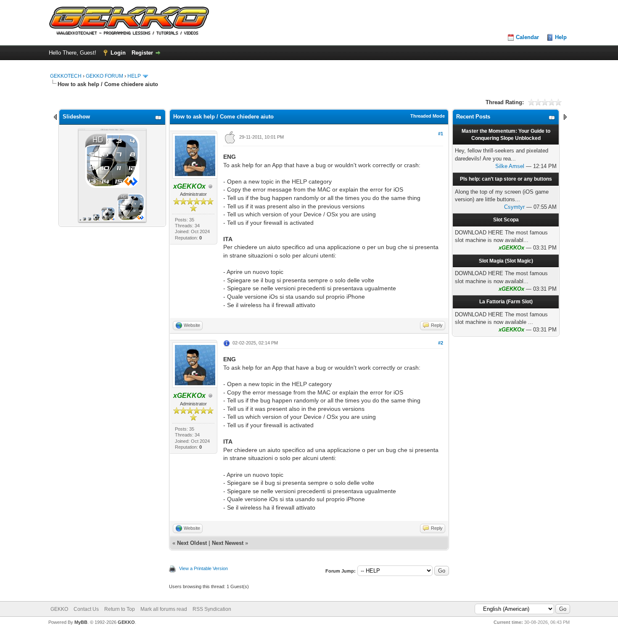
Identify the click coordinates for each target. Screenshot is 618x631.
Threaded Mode (427, 115)
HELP (134, 76)
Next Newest (227, 543)
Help (561, 37)
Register (142, 53)
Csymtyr (514, 207)
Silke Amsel (509, 166)
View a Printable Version (203, 568)
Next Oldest (192, 543)
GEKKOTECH (66, 76)
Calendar (527, 37)
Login (118, 53)
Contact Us (86, 609)
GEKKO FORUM (104, 76)
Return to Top (119, 609)
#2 (440, 342)
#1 (440, 133)
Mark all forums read (163, 609)
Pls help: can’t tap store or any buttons (506, 179)
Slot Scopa (506, 220)
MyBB (80, 622)
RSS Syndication (212, 609)
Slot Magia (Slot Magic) (506, 261)
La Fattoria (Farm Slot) (506, 302)
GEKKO (59, 609)
